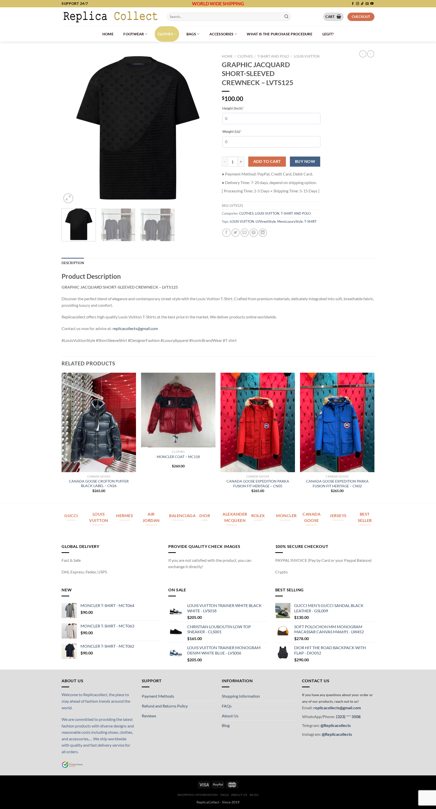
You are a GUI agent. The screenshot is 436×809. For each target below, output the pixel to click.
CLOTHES (165, 34)
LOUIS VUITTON (307, 56)
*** (348, 716)
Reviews (149, 715)
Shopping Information (241, 696)
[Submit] (286, 16)
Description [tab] (73, 263)
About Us (230, 715)
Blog (226, 725)
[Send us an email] (367, 4)
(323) (341, 716)
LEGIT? (328, 34)
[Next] (204, 128)
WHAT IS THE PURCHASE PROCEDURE (279, 34)
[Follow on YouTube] (371, 4)
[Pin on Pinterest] (254, 233)
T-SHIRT (310, 221)
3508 (356, 716)
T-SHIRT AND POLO (273, 56)
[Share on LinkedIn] (263, 233)
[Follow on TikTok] (362, 4)
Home (108, 34)
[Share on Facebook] (226, 233)
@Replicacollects (335, 725)
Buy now (305, 161)
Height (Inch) (240, 108)
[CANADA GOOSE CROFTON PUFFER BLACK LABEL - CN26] (99, 422)
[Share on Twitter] (235, 233)
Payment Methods (158, 696)
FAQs (227, 705)
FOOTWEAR (133, 34)
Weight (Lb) (239, 131)
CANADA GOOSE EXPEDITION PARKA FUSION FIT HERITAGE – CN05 (258, 483)
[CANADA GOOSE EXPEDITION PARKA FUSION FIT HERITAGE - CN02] (337, 422)
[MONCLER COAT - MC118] (178, 410)
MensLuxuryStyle (290, 221)
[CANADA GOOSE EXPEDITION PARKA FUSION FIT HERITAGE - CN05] (258, 422)
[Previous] (70, 128)
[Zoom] (68, 198)
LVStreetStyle (266, 221)
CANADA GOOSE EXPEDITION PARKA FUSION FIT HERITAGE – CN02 (337, 483)
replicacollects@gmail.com (135, 328)
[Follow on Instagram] (357, 4)
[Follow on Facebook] (352, 4)
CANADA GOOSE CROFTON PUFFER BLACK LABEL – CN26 (99, 483)
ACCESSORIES (221, 34)
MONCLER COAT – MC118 (178, 456)
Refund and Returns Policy (165, 705)
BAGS (191, 34)
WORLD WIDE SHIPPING (218, 3)
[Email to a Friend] (244, 233)
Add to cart (267, 161)
